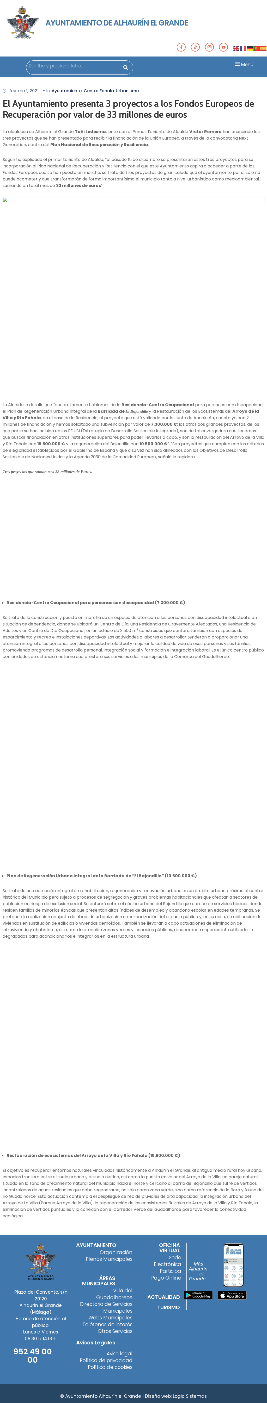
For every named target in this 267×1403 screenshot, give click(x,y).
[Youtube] (223, 47)
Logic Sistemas (190, 1396)
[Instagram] (209, 47)
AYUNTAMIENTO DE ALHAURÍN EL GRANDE (116, 22)
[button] (243, 64)
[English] (236, 48)
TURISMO (168, 1307)
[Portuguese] (256, 48)
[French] (243, 48)
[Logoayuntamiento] (22, 23)
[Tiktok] (195, 47)
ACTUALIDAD (163, 1297)
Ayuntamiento (67, 91)
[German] (250, 48)
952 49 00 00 (32, 1356)
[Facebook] (181, 47)
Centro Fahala (99, 91)
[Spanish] (263, 48)
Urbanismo (127, 91)
